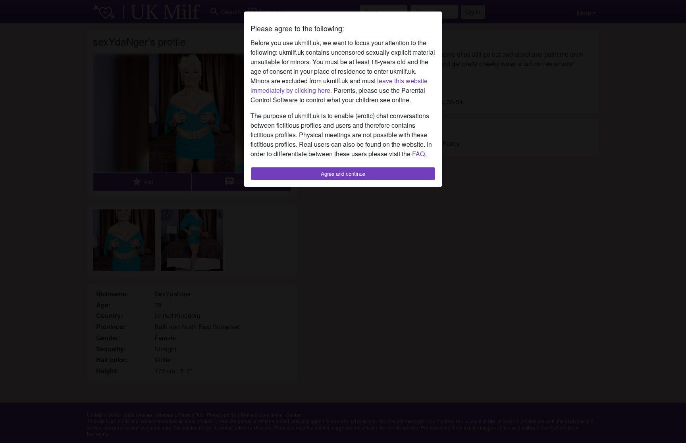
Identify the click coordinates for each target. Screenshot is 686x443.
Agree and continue (343, 173)
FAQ (418, 153)
